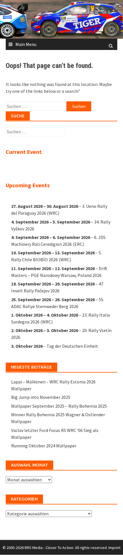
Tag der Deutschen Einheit (72, 346)
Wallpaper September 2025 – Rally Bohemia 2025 (59, 406)
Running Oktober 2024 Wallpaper (43, 446)
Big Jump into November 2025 (40, 397)
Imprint (114, 547)
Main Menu (25, 44)
